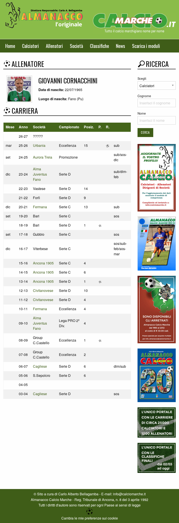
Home (10, 45)
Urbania (39, 145)
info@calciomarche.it (129, 493)
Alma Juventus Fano (40, 174)
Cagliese (40, 366)
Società (76, 45)
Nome (142, 113)
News (120, 45)
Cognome (144, 96)
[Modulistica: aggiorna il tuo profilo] (157, 177)
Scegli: (142, 78)
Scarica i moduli (146, 45)
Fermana (40, 206)
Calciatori (30, 45)
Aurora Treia (42, 157)
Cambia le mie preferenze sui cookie (89, 518)
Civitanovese (43, 290)
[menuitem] (10, 46)
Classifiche (99, 45)
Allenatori (54, 45)
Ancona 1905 (43, 263)
